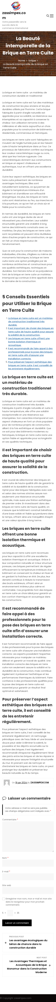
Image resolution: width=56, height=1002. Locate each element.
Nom (5, 858)
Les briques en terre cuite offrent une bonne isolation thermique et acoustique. (29, 342)
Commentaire (10, 819)
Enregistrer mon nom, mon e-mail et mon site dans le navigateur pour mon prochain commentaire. (29, 901)
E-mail (6, 871)
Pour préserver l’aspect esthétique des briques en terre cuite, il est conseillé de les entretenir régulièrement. (30, 365)
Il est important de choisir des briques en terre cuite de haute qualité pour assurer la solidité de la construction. (31, 331)
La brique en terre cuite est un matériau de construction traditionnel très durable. (30, 321)
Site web (6, 885)
